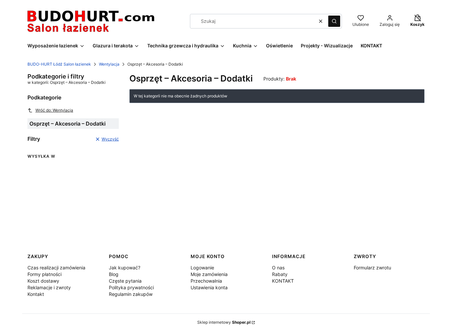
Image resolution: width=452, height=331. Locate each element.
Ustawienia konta (209, 287)
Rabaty (280, 274)
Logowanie (202, 267)
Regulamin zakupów (131, 294)
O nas (278, 267)
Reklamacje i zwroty (49, 287)
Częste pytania (125, 281)
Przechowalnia (206, 281)
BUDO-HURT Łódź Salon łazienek (59, 64)
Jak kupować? (124, 267)
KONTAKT (283, 281)
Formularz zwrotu (372, 267)
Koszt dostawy (43, 281)
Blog (113, 274)
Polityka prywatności (131, 287)
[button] (334, 21)
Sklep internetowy (223, 322)
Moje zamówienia (209, 274)
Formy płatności (44, 274)
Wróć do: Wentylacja (54, 110)
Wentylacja (109, 64)
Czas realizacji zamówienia (56, 267)
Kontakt (35, 294)
